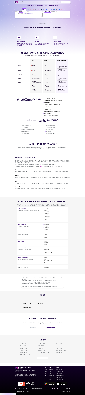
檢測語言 (16, 11)
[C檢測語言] (30, 11)
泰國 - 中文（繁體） (23, 345)
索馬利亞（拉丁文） (27, 11)
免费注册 (41, 166)
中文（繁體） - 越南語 (41, 343)
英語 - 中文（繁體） (41, 348)
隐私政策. (46, 329)
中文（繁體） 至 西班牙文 (60, 375)
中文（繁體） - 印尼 (23, 343)
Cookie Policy (12, 393)
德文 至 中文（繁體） (59, 377)
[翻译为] (56, 11)
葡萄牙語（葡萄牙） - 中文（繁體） (61, 350)
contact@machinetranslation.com (37, 388)
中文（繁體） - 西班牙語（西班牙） (43, 352)
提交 (51, 327)
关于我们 (45, 369)
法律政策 (63, 391)
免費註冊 (57, 2)
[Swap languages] (42, 11)
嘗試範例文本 (30, 13)
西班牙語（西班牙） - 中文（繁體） (25, 354)
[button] (24, 9)
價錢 (50, 371)
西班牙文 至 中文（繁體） (60, 371)
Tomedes (27, 391)
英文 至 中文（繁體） (59, 369)
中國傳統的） (21, 11)
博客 (50, 377)
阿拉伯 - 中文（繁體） (23, 348)
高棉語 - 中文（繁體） (59, 352)
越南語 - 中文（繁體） (41, 345)
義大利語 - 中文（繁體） (42, 350)
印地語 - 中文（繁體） (23, 350)
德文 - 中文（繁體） (59, 348)
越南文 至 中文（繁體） (59, 373)
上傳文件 (25, 13)
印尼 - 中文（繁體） (59, 343)
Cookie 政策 (68, 391)
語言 (50, 379)
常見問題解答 (51, 369)
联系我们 (45, 371)
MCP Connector (51, 375)
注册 (45, 375)
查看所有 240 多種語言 (42, 358)
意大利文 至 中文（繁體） (60, 379)
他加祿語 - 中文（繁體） (24, 352)
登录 (53, 2)
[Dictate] (41, 16)
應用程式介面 (51, 373)
